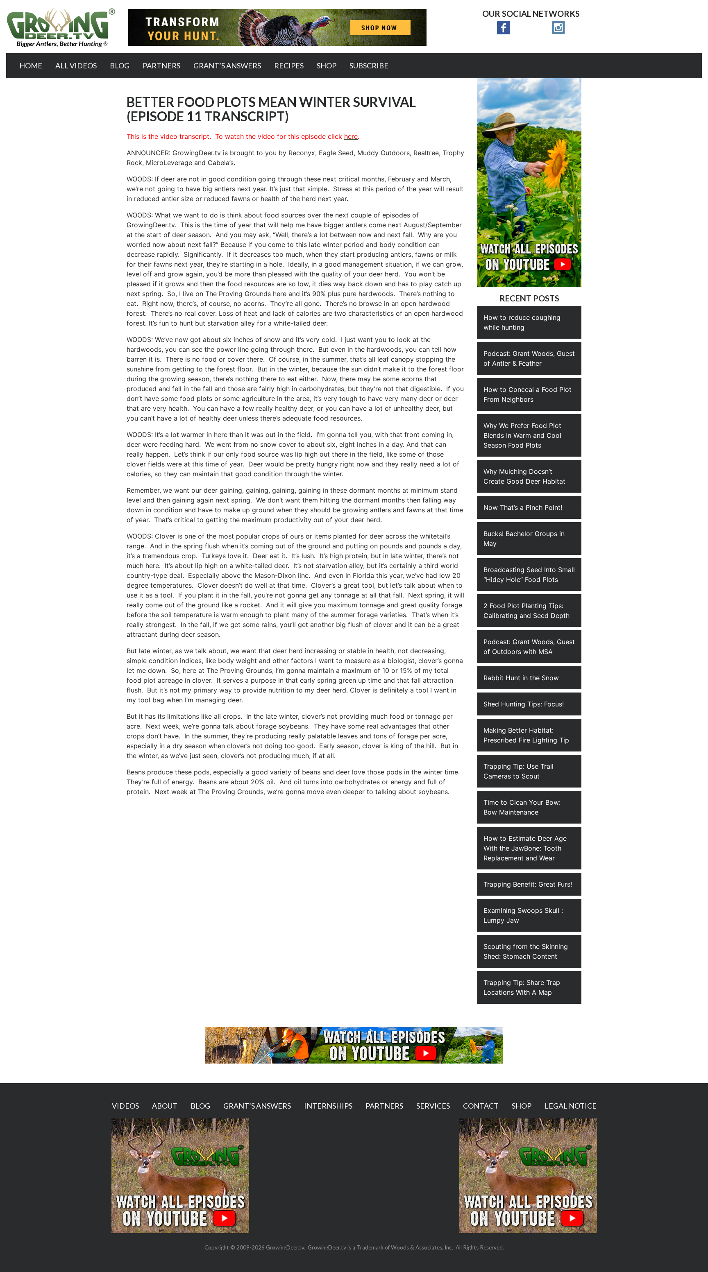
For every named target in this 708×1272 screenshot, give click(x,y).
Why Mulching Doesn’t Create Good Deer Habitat (524, 476)
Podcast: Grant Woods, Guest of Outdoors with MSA (529, 647)
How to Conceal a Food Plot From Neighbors (527, 394)
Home (30, 65)
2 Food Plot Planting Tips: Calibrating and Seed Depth (526, 611)
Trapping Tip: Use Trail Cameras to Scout (518, 771)
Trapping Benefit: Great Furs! (527, 884)
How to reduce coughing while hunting (521, 322)
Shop (326, 65)
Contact (481, 1105)
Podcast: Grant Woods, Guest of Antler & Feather (529, 358)
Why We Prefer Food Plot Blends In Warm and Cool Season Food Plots (522, 435)
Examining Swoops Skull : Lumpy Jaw (523, 915)
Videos (125, 1105)
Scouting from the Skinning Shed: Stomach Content (525, 951)
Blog (119, 65)
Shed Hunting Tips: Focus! (523, 704)
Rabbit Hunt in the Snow (521, 678)
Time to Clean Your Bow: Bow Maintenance (521, 807)
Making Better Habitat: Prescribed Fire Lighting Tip (526, 735)
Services (433, 1105)
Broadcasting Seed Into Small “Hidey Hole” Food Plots (529, 575)
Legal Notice (571, 1105)
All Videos (76, 65)
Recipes (289, 65)
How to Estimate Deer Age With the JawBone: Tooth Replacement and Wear (525, 848)
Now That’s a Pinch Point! (522, 507)
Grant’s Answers (227, 65)
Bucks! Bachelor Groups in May (524, 539)
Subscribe (368, 65)
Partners (161, 65)
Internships (328, 1105)
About (164, 1105)
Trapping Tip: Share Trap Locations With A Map (521, 987)
